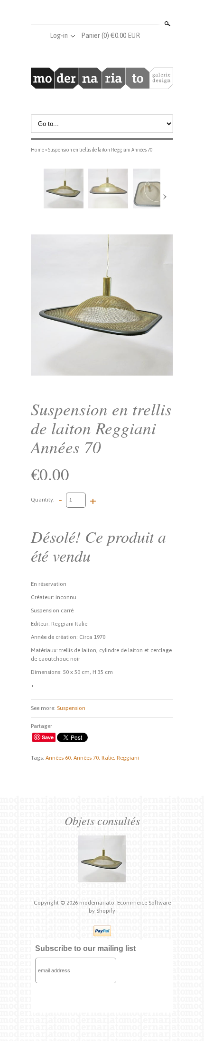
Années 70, (87, 757)
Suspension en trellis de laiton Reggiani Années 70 (100, 150)
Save (48, 737)
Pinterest (117, 13)
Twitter (101, 13)
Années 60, (59, 757)
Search (166, 23)
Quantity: (43, 499)
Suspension (71, 708)
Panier (110, 35)
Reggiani (128, 757)
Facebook (86, 13)
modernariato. (98, 902)
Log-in (59, 35)
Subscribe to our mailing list (85, 948)
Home (37, 150)
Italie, (108, 757)
